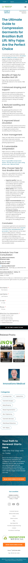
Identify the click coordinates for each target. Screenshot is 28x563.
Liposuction (19, 396)
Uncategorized (7, 396)
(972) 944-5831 (16, 550)
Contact (14, 528)
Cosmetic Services (8, 418)
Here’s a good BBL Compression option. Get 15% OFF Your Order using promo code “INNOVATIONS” (13, 162)
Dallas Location (13, 495)
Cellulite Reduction (7, 322)
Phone (2, 307)
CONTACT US (4, 267)
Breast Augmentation (9, 409)
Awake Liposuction (7, 317)
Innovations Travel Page (14, 530)
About (14, 516)
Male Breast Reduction (9, 423)
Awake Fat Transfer (7, 319)
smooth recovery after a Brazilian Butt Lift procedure (13, 229)
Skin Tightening (7, 414)
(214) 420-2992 (16, 553)
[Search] (26, 1)
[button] (25, 6)
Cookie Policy (20, 560)
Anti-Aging (6, 427)
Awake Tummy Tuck (7, 315)
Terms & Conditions (12, 560)
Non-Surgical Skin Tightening (10, 321)
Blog (14, 520)
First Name (4, 287)
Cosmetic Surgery (8, 400)
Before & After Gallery (14, 513)
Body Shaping (7, 405)
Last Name (4, 294)
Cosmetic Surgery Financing (14, 525)
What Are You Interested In (9, 313)
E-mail (2, 300)
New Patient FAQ (14, 523)
